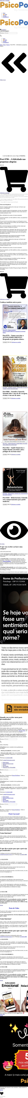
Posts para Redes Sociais (8, 763)
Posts (4, 13)
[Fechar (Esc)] (4, 1096)
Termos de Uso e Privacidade (9, 767)
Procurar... (2, 33)
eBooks (4, 15)
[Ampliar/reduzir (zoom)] (0, 1096)
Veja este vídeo (22, 730)
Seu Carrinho (5, 766)
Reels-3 (8, 44)
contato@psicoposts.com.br (9, 760)
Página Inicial (6, 762)
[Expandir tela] (1, 1096)
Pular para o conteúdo (4, 0)
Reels (4, 44)
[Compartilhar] (3, 1096)
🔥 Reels (5, 14)
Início (1, 44)
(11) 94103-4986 (8, 757)
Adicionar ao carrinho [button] (16, 342)
